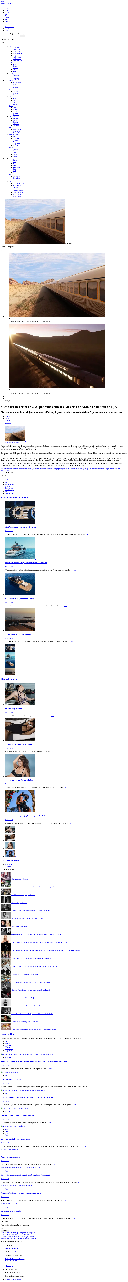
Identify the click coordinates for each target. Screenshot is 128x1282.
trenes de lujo (9, 493)
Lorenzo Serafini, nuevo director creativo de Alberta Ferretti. (31, 990)
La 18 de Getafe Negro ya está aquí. (23, 895)
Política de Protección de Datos (14, 1259)
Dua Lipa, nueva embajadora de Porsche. (25, 1022)
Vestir (6, 9)
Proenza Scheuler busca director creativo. (25, 974)
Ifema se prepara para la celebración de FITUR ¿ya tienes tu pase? (33, 887)
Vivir (6, 19)
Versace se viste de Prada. (20, 926)
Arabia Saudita (9, 484)
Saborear (7, 14)
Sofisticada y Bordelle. (14, 708)
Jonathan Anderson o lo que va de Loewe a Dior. (27, 918)
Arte (6, 1129)
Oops (6, 30)
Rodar (7, 16)
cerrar (2, 250)
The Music (8, 25)
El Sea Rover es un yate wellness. (18, 634)
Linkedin (7, 420)
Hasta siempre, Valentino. (20, 879)
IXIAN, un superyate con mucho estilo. (21, 527)
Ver (6, 23)
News (12, 3)
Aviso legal (9, 1266)
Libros (7, 1133)
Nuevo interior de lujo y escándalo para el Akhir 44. (26, 563)
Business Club (5, 3)
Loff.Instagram (10, 860)
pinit (6, 422)
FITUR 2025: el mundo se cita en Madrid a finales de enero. (31, 982)
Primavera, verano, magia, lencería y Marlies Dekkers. (27, 816)
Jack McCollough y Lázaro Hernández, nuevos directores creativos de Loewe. (37, 934)
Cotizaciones (9, 1049)
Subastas (7, 1047)
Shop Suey (8, 1051)
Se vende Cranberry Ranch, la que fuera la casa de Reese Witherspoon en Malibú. (34, 1061)
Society (7, 28)
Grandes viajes (9, 490)
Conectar (7, 21)
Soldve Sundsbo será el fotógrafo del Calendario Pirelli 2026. (31, 911)
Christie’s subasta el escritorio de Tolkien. (17, 1115)
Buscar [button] (22, 36)
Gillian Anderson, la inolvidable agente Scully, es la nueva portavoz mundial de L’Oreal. (40, 942)
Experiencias (9, 488)
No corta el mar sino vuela (14, 497)
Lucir (6, 10)
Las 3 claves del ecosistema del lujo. (23, 998)
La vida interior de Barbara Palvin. (19, 780)
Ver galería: (12, 442)
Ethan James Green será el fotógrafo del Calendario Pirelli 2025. (32, 1014)
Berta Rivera (9, 531)
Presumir (7, 12)
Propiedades (8, 1045)
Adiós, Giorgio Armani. (19, 903)
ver (87, 534)
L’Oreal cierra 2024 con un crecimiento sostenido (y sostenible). (32, 958)
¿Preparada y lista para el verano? (19, 744)
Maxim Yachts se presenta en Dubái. (19, 598)
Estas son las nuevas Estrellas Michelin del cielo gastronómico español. (34, 1030)
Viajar (7, 18)
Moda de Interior (10, 679)
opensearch (4, 34)
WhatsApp (8, 424)
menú (2, 5)
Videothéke (16, 176)
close (2, 43)
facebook (8, 416)
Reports (7, 1043)
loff (2, 2)
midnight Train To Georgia (16, 34)
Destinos (7, 486)
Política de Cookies (11, 1260)
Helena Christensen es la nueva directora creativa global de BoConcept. (34, 966)
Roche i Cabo (14, 1252)
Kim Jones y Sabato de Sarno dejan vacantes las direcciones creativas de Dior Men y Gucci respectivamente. (46, 950)
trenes (6, 491)
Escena (7, 1131)
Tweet (7, 418)
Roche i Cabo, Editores (12, 1248)
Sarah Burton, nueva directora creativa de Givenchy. (28, 1006)
